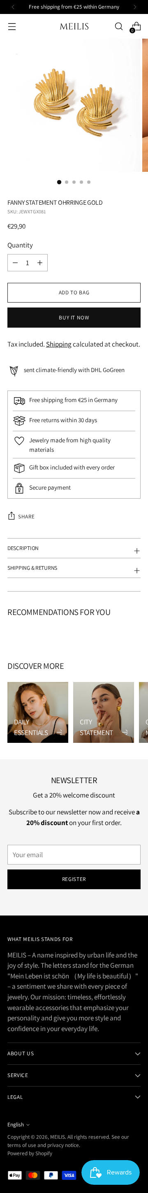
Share (26, 516)
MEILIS (57, 1136)
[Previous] (13, 7)
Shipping (59, 344)
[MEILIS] (74, 26)
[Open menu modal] (11, 26)
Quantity (20, 245)
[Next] (135, 7)
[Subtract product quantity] (39, 262)
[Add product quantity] (15, 262)
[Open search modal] (118, 26)
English (15, 1124)
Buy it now (74, 317)
